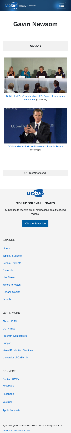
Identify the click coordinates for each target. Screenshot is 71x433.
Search (7, 299)
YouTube (7, 401)
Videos (6, 248)
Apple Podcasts (11, 410)
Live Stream (9, 277)
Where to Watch (12, 284)
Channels (8, 270)
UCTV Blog (9, 328)
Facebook (8, 393)
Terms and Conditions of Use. (16, 430)
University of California (15, 357)
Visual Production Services (18, 350)
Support (7, 343)
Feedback (8, 385)
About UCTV (10, 321)
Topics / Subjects (12, 255)
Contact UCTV (11, 379)
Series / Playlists (12, 262)
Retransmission (11, 291)
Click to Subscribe (35, 223)
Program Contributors (15, 335)
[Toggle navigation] (61, 5)
